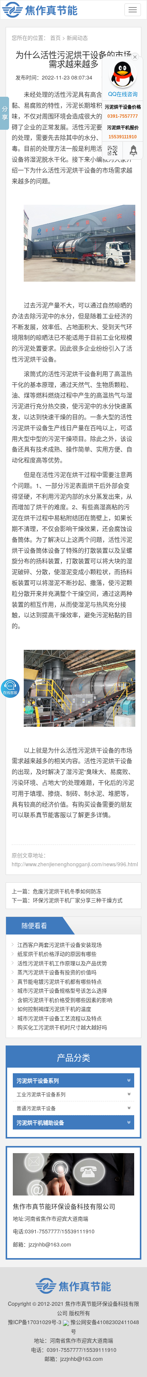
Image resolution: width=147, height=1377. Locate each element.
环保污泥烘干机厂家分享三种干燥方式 (77, 900)
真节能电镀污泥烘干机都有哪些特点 (59, 981)
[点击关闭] (134, 56)
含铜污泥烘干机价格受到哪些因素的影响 (64, 1000)
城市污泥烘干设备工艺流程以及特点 (59, 1018)
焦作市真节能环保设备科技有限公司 (43, 9)
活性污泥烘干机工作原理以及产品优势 (62, 963)
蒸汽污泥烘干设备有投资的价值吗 (56, 972)
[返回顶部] (134, 150)
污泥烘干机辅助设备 (40, 1122)
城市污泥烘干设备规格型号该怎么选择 (62, 990)
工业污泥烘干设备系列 (41, 1094)
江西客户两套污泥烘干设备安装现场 (59, 944)
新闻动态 (77, 37)
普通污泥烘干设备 (36, 1108)
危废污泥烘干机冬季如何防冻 (67, 891)
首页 (55, 37)
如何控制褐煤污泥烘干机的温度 (54, 1008)
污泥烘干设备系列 (38, 1080)
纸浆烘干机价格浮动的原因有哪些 (56, 953)
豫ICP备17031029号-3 (34, 1322)
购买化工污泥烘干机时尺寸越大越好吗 (62, 1027)
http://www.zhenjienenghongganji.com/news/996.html (75, 864)
